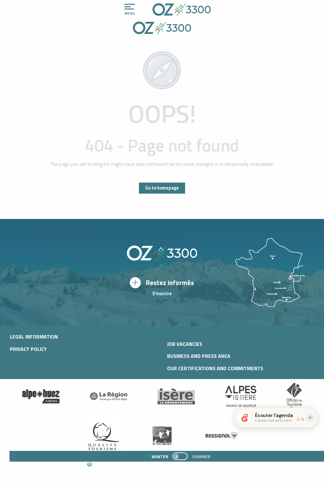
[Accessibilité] (253, 6)
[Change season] (182, 456)
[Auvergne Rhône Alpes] (108, 396)
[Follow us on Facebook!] (155, 442)
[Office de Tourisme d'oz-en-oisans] (182, 9)
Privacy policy (28, 349)
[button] (153, 467)
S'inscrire (162, 293)
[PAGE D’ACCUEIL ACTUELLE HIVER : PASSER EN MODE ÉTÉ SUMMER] (180, 456)
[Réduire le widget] (310, 418)
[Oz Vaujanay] (41, 396)
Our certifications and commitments (215, 368)
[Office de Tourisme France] (294, 396)
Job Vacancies (184, 344)
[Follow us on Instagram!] (145, 442)
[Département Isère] (176, 396)
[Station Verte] (162, 436)
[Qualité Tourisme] (102, 436)
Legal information (34, 336)
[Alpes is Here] (240, 396)
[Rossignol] (222, 435)
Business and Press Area (198, 356)
